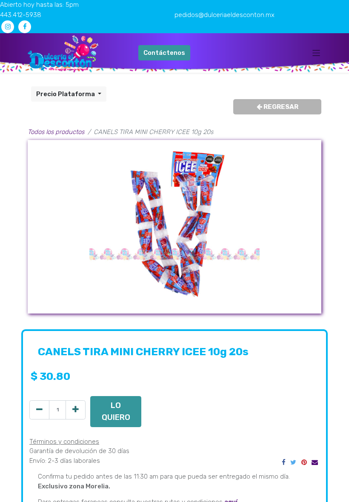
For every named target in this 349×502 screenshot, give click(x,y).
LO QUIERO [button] (116, 411)
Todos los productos (56, 132)
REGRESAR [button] (280, 107)
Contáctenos (164, 53)
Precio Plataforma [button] (66, 94)
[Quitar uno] (39, 409)
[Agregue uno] (76, 409)
